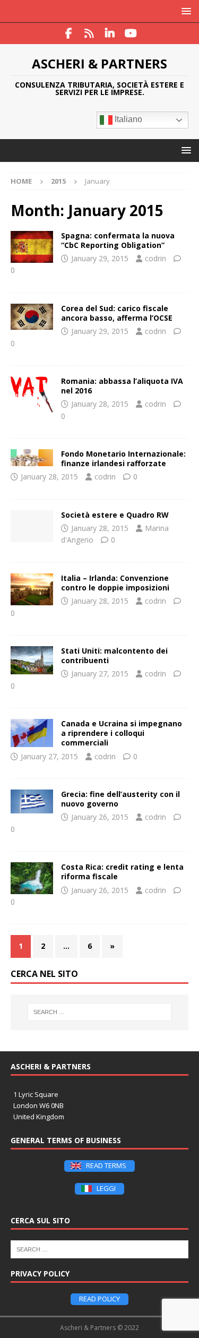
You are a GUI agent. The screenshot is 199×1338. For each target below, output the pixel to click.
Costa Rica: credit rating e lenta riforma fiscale (122, 871)
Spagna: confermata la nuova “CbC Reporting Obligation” (118, 240)
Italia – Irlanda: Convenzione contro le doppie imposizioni (115, 583)
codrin (155, 258)
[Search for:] (100, 1012)
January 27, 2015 (99, 673)
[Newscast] (32, 394)
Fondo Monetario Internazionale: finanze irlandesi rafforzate (123, 458)
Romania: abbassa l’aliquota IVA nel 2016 (122, 386)
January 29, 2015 (99, 258)
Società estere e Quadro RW (115, 515)
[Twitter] (89, 33)
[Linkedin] (110, 33)
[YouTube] (131, 33)
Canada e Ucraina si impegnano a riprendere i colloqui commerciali (121, 733)
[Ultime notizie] (32, 247)
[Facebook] (68, 33)
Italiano (127, 119)
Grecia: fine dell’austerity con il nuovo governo (120, 799)
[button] (184, 11)
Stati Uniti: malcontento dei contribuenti (114, 655)
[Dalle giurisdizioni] (32, 589)
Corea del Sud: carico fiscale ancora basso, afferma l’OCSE (116, 313)
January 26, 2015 (99, 817)
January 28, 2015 (99, 404)
